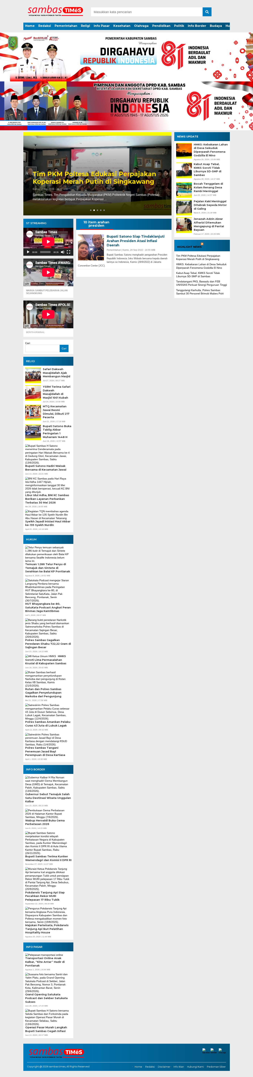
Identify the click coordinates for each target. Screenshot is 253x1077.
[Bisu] (62, 252)
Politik (179, 26)
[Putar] (28, 252)
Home (30, 26)
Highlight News (189, 247)
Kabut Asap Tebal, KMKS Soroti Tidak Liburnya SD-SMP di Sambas (207, 170)
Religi (85, 26)
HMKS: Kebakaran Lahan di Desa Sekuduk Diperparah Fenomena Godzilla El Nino (86, 174)
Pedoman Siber (216, 1066)
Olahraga (141, 26)
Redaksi (44, 26)
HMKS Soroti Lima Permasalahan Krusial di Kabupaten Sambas (45, 660)
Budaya (216, 26)
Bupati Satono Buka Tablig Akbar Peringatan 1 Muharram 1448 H (57, 432)
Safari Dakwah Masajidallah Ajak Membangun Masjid (56, 373)
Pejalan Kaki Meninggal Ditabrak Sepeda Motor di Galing (210, 205)
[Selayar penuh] (68, 252)
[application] (48, 242)
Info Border (197, 26)
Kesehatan (121, 26)
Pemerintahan (66, 26)
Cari (27, 343)
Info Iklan (179, 1066)
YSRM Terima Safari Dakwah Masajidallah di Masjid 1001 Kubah (56, 392)
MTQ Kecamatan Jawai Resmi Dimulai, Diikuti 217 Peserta (56, 412)
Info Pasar (102, 26)
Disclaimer (164, 1066)
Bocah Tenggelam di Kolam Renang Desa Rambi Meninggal (208, 187)
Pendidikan (161, 26)
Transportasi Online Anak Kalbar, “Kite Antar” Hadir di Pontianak (45, 962)
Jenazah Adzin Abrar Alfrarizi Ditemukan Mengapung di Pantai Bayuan (209, 224)
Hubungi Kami (195, 1066)
